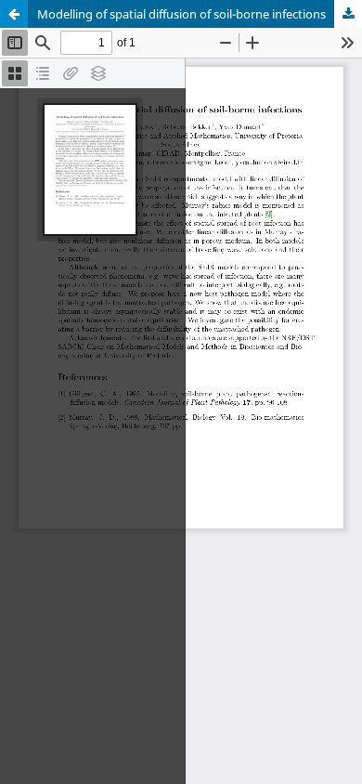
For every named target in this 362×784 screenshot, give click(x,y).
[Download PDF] (348, 14)
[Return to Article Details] (14, 14)
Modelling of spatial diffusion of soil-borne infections (181, 14)
